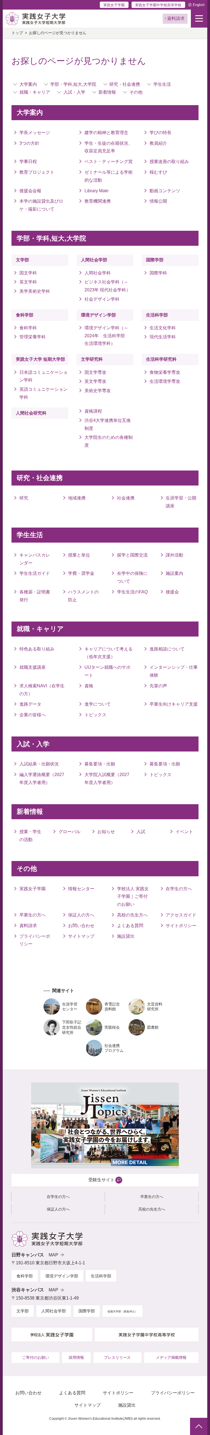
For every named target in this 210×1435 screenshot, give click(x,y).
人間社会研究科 (31, 413)
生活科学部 (157, 315)
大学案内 (28, 84)
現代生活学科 (163, 337)
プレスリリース (117, 1357)
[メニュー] (199, 19)
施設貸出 (126, 936)
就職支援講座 (32, 667)
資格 (88, 686)
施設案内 (174, 573)
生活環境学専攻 (165, 381)
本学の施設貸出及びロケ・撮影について (41, 205)
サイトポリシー (181, 925)
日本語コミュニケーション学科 (43, 376)
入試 (140, 831)
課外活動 (174, 555)
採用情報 (76, 1357)
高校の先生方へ (132, 915)
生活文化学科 (163, 328)
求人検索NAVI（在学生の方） (42, 690)
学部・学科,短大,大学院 (73, 84)
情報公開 (158, 201)
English (199, 5)
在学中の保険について (132, 577)
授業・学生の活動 (30, 835)
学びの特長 (160, 132)
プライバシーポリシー (34, 940)
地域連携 (77, 498)
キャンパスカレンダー (34, 559)
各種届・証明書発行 (34, 596)
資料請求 (28, 925)
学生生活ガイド (34, 573)
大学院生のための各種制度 (108, 441)
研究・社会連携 (124, 84)
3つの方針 (29, 143)
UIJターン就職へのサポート (107, 671)
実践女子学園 (114, 5)
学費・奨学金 (81, 573)
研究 (23, 498)
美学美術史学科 (34, 291)
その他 (135, 92)
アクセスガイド (181, 915)
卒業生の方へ (32, 915)
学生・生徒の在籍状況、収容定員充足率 (108, 147)
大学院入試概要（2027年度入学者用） (106, 778)
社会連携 (126, 498)
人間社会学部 (94, 260)
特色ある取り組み (36, 649)
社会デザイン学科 (101, 299)
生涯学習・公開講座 (181, 502)
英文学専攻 (95, 381)
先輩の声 (158, 686)
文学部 (22, 260)
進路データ (30, 704)
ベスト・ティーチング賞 (108, 161)
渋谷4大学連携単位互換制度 (107, 424)
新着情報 (107, 92)
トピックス (95, 714)
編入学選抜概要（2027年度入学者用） (41, 778)
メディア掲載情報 (171, 1357)
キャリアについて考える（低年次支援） (108, 653)
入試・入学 (74, 92)
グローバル (69, 831)
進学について (97, 704)
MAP (53, 1255)
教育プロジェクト (36, 172)
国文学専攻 (95, 372)
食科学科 (28, 328)
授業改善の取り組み (169, 161)
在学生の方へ (179, 888)
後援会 (172, 592)
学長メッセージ (34, 132)
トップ (17, 33)
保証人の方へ (81, 915)
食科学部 (24, 315)
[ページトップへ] (198, 1426)
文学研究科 (92, 359)
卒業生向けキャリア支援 (174, 704)
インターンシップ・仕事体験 (174, 671)
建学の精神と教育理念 (106, 132)
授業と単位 (79, 555)
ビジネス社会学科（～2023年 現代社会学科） (107, 286)
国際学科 (158, 273)
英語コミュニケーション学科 (43, 393)
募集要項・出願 (99, 764)
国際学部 (155, 260)
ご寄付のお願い (35, 1357)
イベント (184, 831)
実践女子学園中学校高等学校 (158, 5)
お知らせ (106, 831)
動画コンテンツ (165, 190)
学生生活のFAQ (132, 592)
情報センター (81, 888)
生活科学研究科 (161, 359)
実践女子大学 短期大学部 (40, 359)
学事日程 (28, 161)
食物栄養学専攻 (165, 372)
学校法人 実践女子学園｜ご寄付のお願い (133, 896)
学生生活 (162, 84)
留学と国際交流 (132, 555)
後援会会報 (30, 190)
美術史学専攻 (97, 390)
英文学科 (28, 282)
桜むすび (158, 172)
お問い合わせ (81, 925)
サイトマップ (81, 936)
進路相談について (167, 649)
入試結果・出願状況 (39, 764)
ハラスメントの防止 (83, 596)
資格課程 (93, 411)
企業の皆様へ (32, 714)
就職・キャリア (34, 92)
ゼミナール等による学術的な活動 (108, 176)
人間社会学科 (97, 273)
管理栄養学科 (32, 337)
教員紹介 (158, 143)
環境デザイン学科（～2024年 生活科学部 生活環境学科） (106, 336)
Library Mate (96, 190)
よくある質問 (130, 925)
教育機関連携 (97, 201)
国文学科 (28, 273)
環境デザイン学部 (98, 315)
